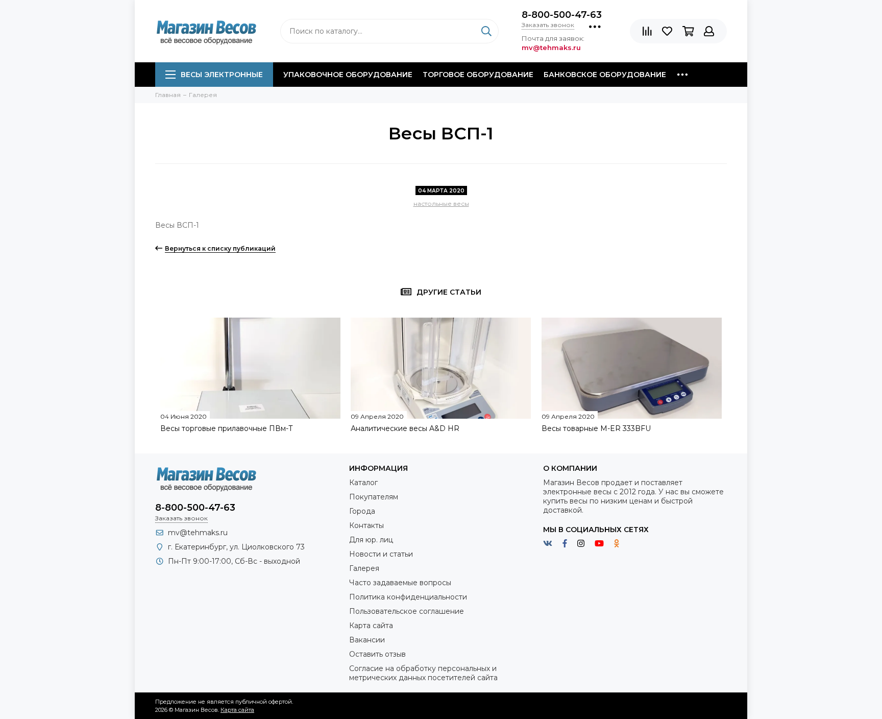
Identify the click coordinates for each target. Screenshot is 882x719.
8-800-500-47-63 (562, 14)
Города (362, 511)
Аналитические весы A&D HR (405, 428)
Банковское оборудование (605, 74)
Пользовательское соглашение (406, 611)
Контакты (366, 525)
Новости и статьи (381, 554)
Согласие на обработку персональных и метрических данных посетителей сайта (423, 673)
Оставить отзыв (377, 654)
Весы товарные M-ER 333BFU (596, 428)
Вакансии (367, 639)
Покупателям (373, 496)
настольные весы (441, 203)
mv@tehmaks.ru (198, 532)
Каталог (363, 482)
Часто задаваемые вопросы (400, 582)
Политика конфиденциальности (408, 597)
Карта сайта (371, 625)
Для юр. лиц (371, 539)
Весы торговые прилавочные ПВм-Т (226, 428)
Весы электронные (222, 74)
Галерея (364, 568)
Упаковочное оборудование (347, 74)
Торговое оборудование (478, 74)
